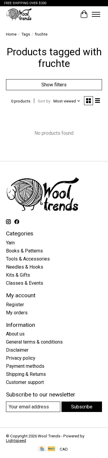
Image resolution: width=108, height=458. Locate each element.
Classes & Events (24, 283)
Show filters (54, 85)
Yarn (10, 243)
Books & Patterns (24, 251)
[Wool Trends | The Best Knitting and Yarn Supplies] (19, 14)
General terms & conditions (34, 342)
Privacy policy (20, 358)
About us (15, 334)
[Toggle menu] (96, 14)
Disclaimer (17, 350)
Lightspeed (16, 440)
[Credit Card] (42, 449)
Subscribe (81, 407)
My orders (17, 312)
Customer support (25, 382)
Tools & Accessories (28, 259)
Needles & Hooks (24, 267)
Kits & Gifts (18, 275)
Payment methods (25, 366)
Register (15, 304)
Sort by (44, 101)
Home (11, 34)
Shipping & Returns (26, 374)
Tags (25, 34)
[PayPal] (52, 449)
